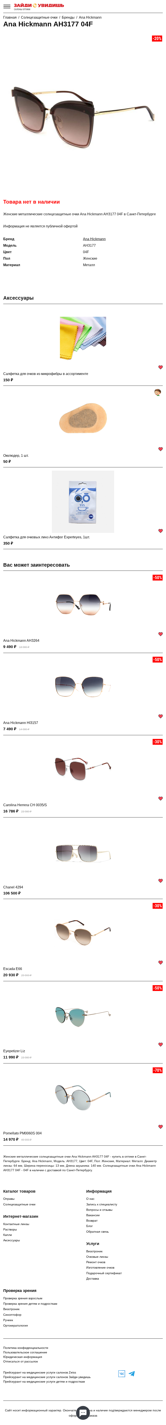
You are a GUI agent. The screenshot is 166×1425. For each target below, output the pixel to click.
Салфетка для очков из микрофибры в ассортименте (45, 374)
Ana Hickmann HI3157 (20, 723)
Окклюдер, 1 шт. (16, 455)
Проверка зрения (20, 1290)
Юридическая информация (22, 1357)
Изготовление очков (100, 1267)
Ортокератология (15, 1325)
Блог (89, 1226)
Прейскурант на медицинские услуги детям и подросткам (44, 1381)
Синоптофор (12, 1314)
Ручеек (8, 1320)
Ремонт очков (95, 1262)
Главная (10, 17)
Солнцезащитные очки (39, 17)
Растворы (10, 1229)
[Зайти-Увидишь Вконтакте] (120, 1373)
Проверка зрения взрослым (22, 1298)
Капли (7, 1235)
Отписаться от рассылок (20, 1361)
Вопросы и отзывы (99, 1209)
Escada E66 (12, 969)
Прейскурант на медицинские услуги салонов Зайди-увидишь (47, 1377)
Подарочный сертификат (104, 1273)
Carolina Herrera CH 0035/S (25, 805)
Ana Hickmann (90, 17)
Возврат (91, 1220)
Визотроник (94, 1251)
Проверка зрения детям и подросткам (30, 1303)
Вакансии (93, 1215)
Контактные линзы (16, 1224)
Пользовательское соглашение (25, 1352)
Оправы (8, 1198)
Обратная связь (97, 1231)
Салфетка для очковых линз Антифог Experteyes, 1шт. (46, 537)
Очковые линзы (97, 1256)
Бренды (68, 17)
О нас (90, 1198)
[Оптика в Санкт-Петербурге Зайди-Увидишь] (39, 6)
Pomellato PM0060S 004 (22, 1133)
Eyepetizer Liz (14, 1051)
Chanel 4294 (13, 887)
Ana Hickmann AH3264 (21, 640)
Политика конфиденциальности (25, 1347)
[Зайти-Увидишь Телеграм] (130, 1373)
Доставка (92, 1278)
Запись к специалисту (101, 1204)
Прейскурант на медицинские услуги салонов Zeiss (39, 1372)
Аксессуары (18, 298)
